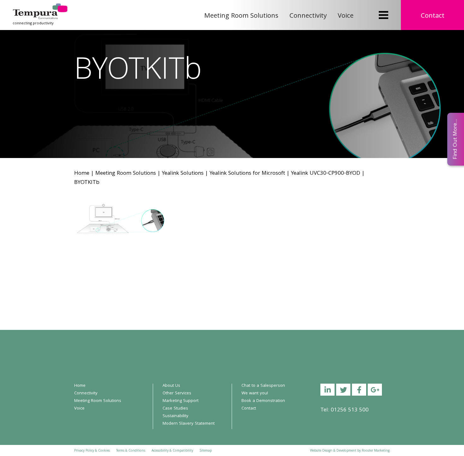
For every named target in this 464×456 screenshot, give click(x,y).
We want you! (254, 393)
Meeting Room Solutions (241, 16)
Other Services (177, 393)
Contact (432, 16)
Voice (346, 16)
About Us (171, 385)
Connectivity (308, 16)
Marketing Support (181, 401)
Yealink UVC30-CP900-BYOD (325, 173)
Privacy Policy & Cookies (92, 451)
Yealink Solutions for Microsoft (247, 173)
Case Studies (175, 408)
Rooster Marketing (376, 451)
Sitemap (205, 451)
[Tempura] (40, 7)
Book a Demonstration (263, 401)
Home (81, 173)
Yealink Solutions (183, 173)
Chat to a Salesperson (263, 385)
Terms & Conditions (130, 451)
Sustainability (175, 416)
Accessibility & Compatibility (172, 451)
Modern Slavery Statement (189, 423)
